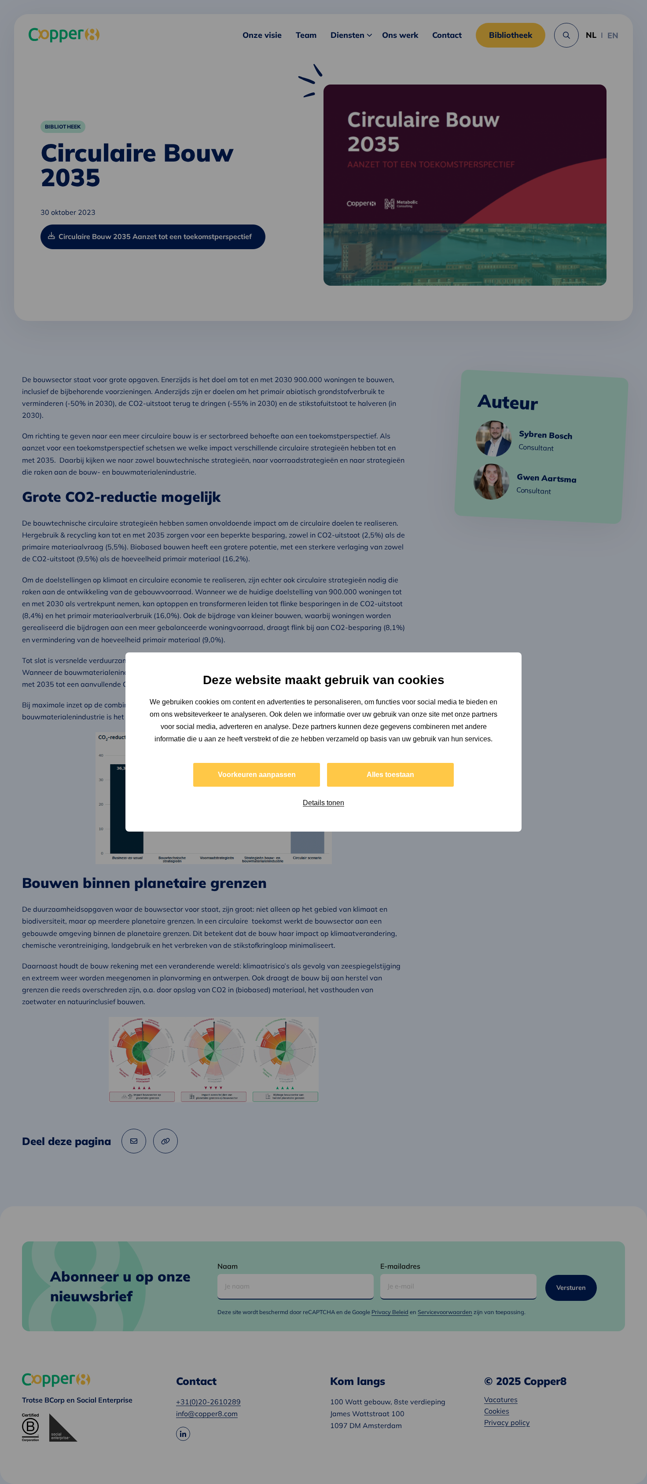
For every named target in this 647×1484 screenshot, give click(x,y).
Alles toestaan (390, 774)
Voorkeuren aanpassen (257, 774)
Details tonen (323, 802)
